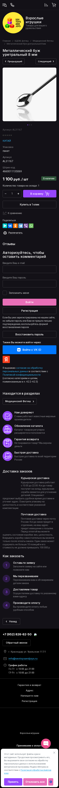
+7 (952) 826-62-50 (17, 634)
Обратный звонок (16, 642)
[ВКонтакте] (10, 225)
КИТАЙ (7, 140)
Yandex (6, 359)
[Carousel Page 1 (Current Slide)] (27, 124)
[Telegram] (20, 225)
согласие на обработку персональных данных (23, 369)
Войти (29, 302)
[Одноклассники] (15, 225)
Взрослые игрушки (34, 20)
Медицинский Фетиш (43, 41)
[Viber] (26, 225)
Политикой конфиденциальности (21, 374)
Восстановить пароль (29, 334)
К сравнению (15, 213)
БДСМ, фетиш (22, 41)
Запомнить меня (19, 292)
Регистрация (29, 310)
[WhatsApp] (31, 225)
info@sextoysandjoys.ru (23, 658)
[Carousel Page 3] (31, 124)
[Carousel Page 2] (29, 124)
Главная (7, 41)
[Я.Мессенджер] (5, 225)
